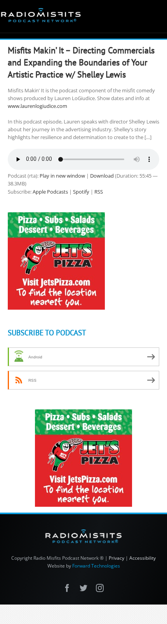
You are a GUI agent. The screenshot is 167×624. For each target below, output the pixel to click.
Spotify (81, 191)
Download (102, 175)
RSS (98, 191)
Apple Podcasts (50, 191)
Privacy (116, 558)
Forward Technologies (96, 565)
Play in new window (62, 175)
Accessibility (142, 558)
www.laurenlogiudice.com (37, 105)
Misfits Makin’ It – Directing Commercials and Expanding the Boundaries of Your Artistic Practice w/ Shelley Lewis (81, 62)
